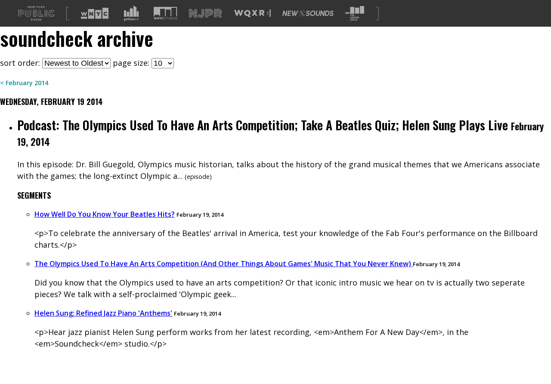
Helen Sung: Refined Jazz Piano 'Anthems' (103, 313)
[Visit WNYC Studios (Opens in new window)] (165, 13)
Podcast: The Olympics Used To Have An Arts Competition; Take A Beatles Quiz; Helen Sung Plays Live (262, 125)
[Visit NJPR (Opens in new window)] (205, 13)
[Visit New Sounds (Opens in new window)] (308, 13)
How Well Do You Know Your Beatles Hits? (104, 214)
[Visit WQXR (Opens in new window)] (252, 13)
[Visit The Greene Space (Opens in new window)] (354, 13)
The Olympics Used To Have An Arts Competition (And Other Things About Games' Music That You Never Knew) (223, 263)
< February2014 (24, 83)
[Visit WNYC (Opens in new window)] (94, 13)
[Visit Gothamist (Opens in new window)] (131, 13)
